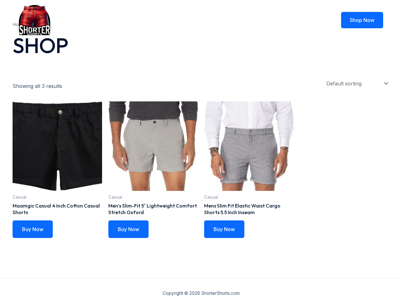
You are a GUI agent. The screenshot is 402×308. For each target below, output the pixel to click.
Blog (270, 20)
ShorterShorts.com (100, 19)
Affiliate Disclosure (307, 20)
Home (222, 20)
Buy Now (32, 229)
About (247, 20)
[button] (362, 20)
